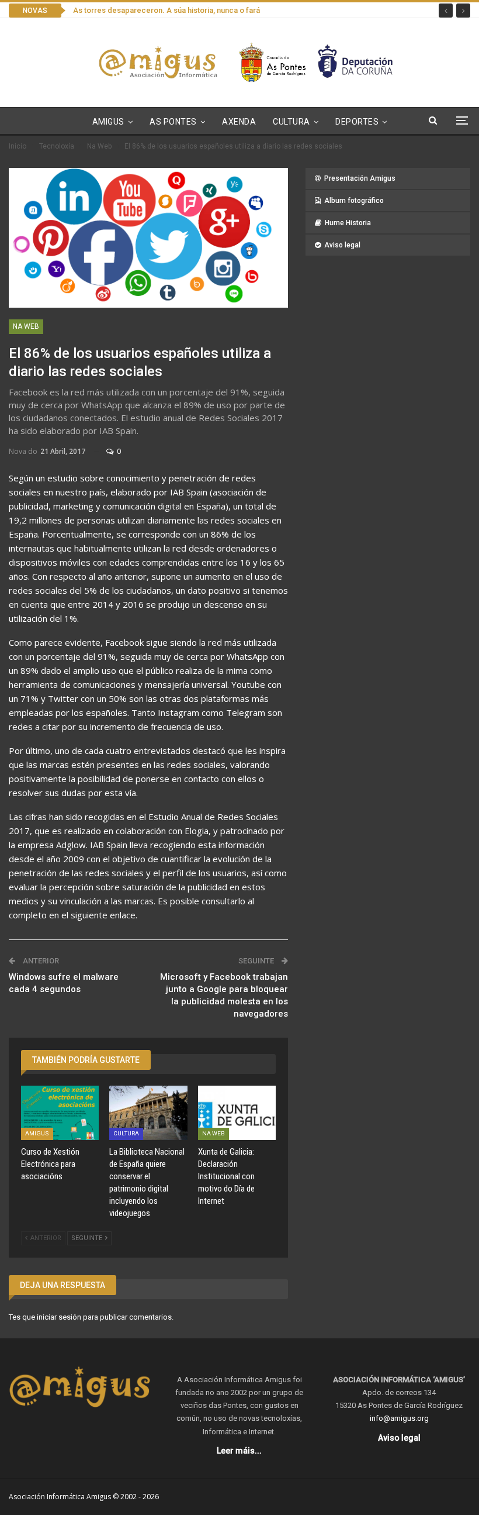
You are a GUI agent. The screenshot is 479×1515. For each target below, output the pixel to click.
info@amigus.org (399, 1418)
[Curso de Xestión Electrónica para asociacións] (60, 1113)
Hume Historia (348, 223)
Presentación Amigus (359, 178)
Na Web (26, 326)
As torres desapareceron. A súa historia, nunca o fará (166, 10)
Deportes (357, 121)
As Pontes (173, 121)
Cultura (291, 121)
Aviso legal (342, 245)
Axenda (239, 121)
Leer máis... (239, 1450)
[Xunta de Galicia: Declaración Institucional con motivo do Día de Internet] (237, 1113)
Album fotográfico (354, 201)
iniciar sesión (59, 1317)
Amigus (108, 121)
